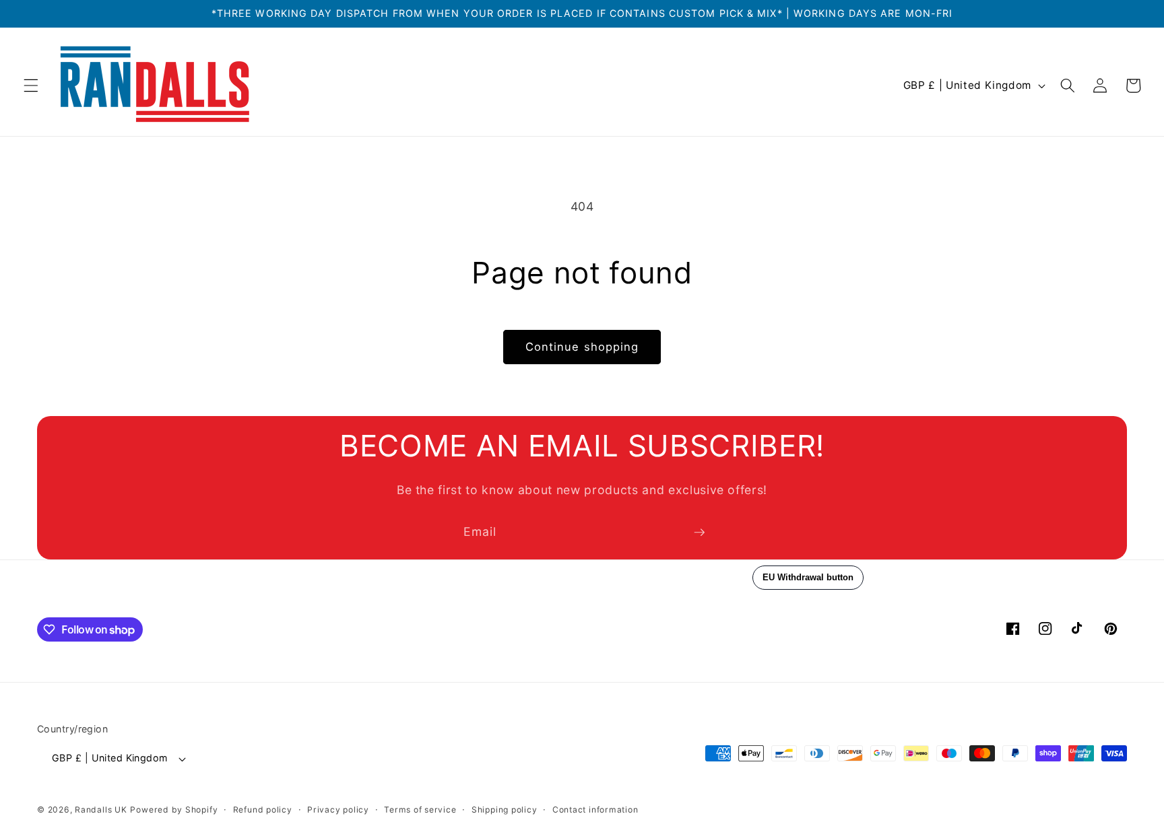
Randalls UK (101, 809)
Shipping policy (505, 809)
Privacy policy (338, 809)
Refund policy (262, 809)
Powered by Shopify (174, 809)
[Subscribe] (699, 532)
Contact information (595, 809)
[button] (31, 85)
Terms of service (420, 809)
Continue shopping (582, 346)
